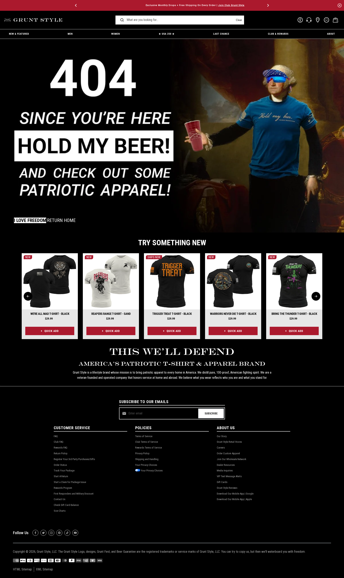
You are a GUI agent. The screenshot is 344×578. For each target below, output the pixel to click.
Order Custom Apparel (228, 453)
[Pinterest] (59, 533)
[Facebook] (35, 533)
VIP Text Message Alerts (229, 476)
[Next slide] (316, 296)
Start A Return (61, 476)
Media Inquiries (225, 470)
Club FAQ (58, 441)
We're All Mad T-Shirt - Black (49, 314)
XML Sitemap (44, 569)
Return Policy (60, 453)
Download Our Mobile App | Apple (234, 499)
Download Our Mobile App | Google (235, 493)
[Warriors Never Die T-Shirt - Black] (233, 281)
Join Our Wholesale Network (231, 459)
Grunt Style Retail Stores (229, 441)
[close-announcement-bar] (339, 5)
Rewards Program (63, 487)
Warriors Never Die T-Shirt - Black (233, 314)
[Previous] (76, 5)
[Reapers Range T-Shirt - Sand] (111, 281)
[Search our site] (122, 20)
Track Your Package (64, 470)
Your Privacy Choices (146, 464)
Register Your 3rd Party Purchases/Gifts (74, 459)
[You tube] (75, 533)
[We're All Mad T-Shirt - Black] (50, 281)
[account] (326, 20)
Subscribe (211, 413)
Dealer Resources (226, 464)
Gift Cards (222, 482)
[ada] (300, 20)
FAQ (56, 436)
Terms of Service (143, 436)
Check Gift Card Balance (66, 504)
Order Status (60, 464)
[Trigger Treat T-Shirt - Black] (172, 281)
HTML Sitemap (22, 569)
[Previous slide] (28, 296)
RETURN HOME (61, 220)
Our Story (222, 436)
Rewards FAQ (60, 447)
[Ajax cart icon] (335, 20)
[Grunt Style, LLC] (34, 20)
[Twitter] (43, 533)
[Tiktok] (67, 533)
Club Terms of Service (146, 441)
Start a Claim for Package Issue (70, 482)
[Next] (268, 5)
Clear (239, 20)
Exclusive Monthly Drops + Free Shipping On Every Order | (172, 5)
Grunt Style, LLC (47, 551)
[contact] (309, 20)
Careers (221, 447)
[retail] (317, 20)
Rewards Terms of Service (148, 447)
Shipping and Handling (146, 459)
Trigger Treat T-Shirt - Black (172, 314)
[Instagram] (51, 533)
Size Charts (59, 510)
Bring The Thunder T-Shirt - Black (294, 314)
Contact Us (59, 499)
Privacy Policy (142, 453)
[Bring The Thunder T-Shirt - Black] (294, 281)
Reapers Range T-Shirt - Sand (111, 314)
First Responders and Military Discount (74, 493)
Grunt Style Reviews (227, 487)
